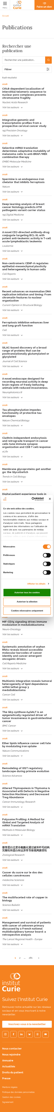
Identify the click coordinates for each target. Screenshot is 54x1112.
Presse (6, 1078)
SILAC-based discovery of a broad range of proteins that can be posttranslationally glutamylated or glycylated (25, 352)
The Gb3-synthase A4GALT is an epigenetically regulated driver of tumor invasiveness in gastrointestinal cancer (27, 716)
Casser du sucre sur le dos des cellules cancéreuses (22, 874)
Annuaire (7, 1060)
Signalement (7, 1102)
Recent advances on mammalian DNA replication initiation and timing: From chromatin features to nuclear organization (26, 296)
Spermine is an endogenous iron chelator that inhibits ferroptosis (23, 180)
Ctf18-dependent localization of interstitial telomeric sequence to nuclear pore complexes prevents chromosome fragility (24, 93)
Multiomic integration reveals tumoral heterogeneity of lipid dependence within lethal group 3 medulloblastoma (27, 685)
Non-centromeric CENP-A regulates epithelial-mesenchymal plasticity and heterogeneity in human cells (25, 266)
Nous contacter (12, 1048)
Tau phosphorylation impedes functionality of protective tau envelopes (22, 412)
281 (31, 957)
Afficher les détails (36, 584)
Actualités (8, 1066)
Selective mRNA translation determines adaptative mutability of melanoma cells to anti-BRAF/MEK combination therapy (26, 152)
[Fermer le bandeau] (50, 499)
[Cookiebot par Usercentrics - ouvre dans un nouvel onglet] (33, 499)
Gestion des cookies (11, 1097)
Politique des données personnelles (18, 1092)
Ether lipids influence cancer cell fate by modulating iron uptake (26, 745)
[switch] (47, 555)
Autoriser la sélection (27, 601)
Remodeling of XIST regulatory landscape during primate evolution (25, 770)
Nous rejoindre (11, 1054)
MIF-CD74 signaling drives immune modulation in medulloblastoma (24, 623)
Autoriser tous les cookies (27, 592)
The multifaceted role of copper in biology (24, 899)
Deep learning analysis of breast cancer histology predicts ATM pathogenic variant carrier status (23, 207)
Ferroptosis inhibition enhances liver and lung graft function (25, 324)
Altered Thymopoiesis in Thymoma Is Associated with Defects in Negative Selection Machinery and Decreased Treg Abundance (26, 793)
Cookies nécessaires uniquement (27, 610)
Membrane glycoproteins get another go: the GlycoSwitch (26, 470)
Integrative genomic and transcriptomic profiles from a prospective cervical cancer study (24, 122)
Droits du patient (12, 1072)
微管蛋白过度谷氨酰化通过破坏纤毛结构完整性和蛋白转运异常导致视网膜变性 (26, 849)
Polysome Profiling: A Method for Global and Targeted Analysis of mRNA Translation (23, 822)
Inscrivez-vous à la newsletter (27, 1024)
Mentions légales (9, 1087)
